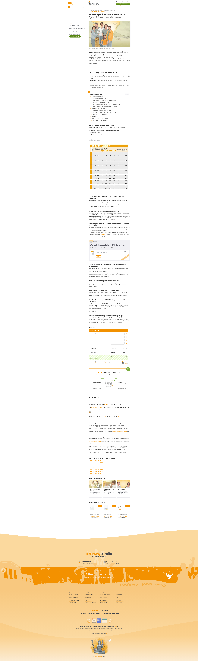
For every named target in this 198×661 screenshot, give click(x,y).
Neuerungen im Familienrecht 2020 (96, 471)
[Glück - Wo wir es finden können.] (106, 633)
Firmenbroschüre (119, 595)
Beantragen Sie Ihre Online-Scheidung (119, 431)
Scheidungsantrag (74, 36)
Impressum (103, 633)
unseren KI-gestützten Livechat (95, 441)
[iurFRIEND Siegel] (88, 620)
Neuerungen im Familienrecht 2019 (96, 473)
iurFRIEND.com (119, 602)
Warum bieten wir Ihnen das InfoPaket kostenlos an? (108, 390)
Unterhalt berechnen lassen (74, 600)
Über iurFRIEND (119, 594)
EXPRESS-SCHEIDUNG (73, 31)
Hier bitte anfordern (108, 516)
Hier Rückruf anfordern (122, 516)
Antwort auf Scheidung (74, 597)
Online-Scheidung (103, 234)
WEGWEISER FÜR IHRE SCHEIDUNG (75, 27)
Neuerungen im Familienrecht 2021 (96, 469)
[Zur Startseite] (94, 3)
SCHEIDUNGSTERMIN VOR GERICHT (75, 34)
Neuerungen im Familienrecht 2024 (96, 462)
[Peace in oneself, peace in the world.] (4, 570)
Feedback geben (104, 600)
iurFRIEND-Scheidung (101, 252)
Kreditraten (93, 339)
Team (117, 597)
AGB (93, 633)
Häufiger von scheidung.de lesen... (91, 602)
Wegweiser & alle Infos (123, 5)
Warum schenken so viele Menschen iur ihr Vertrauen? (100, 616)
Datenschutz (97, 633)
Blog (86, 600)
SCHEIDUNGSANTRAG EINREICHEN (75, 25)
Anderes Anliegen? (73, 602)
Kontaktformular (104, 595)
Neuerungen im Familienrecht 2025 (96, 460)
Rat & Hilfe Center (104, 602)
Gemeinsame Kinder (96, 342)
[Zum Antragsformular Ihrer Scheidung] (92, 510)
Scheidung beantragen (74, 594)
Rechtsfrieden (118, 600)
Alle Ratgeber (87, 598)
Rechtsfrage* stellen (104, 598)
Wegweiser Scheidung (89, 594)
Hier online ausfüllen (95, 516)
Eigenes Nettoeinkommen (95, 333)
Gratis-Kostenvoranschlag (101, 362)
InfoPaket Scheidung (88, 595)
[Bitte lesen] (72, 5)
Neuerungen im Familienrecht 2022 (96, 467)
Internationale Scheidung (74, 598)
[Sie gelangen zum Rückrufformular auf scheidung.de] (120, 510)
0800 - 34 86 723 (92, 440)
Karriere (117, 598)
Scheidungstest (88, 597)
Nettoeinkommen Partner (95, 336)
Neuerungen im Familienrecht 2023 (96, 464)
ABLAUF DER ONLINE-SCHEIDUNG (75, 32)
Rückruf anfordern (104, 597)
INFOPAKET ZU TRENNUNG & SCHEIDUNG (76, 29)
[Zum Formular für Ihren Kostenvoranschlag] (106, 510)
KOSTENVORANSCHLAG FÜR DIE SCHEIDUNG (77, 28)
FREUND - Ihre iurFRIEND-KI (105, 594)
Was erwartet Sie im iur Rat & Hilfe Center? (103, 416)
